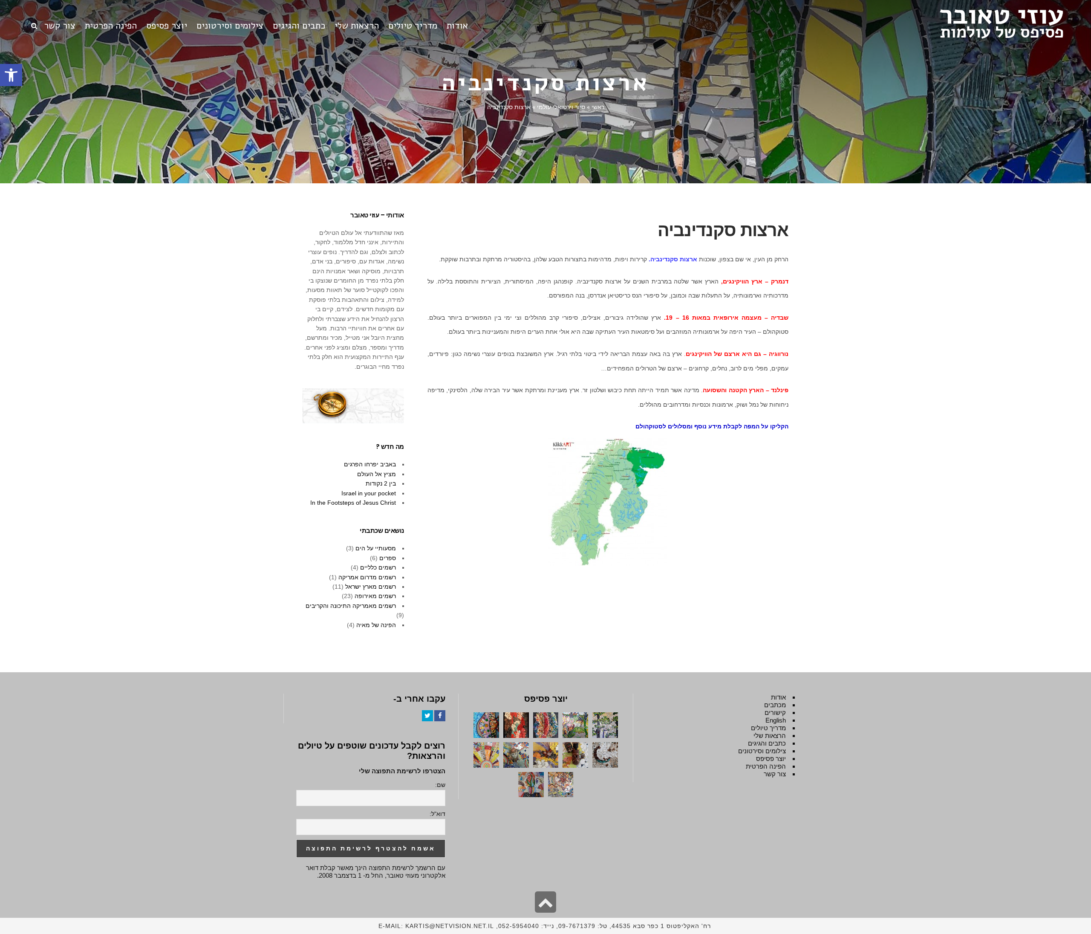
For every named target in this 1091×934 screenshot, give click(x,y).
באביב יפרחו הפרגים (370, 464)
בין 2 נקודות (381, 483)
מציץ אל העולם (376, 474)
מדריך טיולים (768, 728)
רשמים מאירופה (375, 596)
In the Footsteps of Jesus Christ (353, 502)
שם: (440, 784)
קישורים (775, 712)
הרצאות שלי (769, 735)
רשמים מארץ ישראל (370, 586)
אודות (778, 697)
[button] (11, 75)
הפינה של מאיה (376, 625)
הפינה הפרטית (766, 766)
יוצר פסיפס (771, 758)
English (775, 720)
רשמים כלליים (378, 567)
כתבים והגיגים (767, 743)
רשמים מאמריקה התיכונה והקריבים (351, 605)
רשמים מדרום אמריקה (367, 577)
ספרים (387, 558)
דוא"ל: (437, 813)
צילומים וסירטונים (762, 751)
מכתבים (775, 704)
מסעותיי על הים (375, 548)
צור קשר (775, 774)
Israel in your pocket (368, 493)
